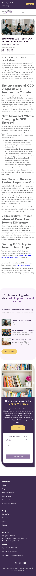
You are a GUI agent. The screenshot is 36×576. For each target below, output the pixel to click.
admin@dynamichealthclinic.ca (14, 555)
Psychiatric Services (8, 500)
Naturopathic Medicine (9, 503)
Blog (3, 489)
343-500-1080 (12, 551)
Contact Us (5, 514)
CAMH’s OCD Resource (22, 265)
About (4, 485)
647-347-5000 (12, 548)
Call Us (4, 521)
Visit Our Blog (9, 351)
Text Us (4, 525)
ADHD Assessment (8, 492)
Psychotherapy (6, 496)
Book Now (18, 428)
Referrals (5, 518)
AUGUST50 (30, 4)
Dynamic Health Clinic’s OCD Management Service (16, 256)
